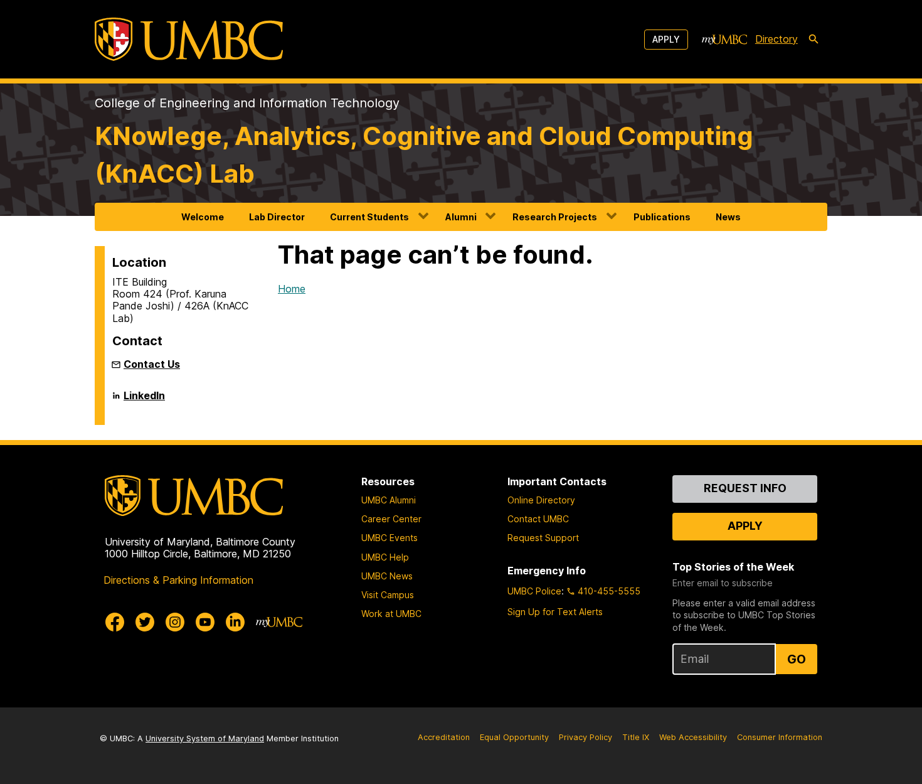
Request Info (745, 488)
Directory (776, 39)
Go (796, 659)
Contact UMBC (538, 518)
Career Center (391, 518)
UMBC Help (385, 557)
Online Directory (541, 500)
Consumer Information (779, 737)
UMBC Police (534, 591)
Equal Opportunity (514, 737)
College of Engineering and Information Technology (247, 102)
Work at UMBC (391, 613)
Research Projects (554, 217)
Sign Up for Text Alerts (555, 611)
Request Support (543, 537)
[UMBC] (189, 39)
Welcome (202, 217)
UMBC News (387, 576)
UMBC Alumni (388, 500)
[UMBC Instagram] (175, 622)
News (728, 217)
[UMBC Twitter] (145, 622)
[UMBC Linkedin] (235, 622)
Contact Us (152, 364)
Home (291, 288)
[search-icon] (813, 39)
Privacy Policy (585, 737)
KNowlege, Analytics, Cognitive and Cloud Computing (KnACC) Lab (424, 155)
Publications (662, 217)
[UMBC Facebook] (115, 622)
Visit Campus (387, 594)
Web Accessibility (693, 737)
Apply (666, 39)
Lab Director (277, 217)
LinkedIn (144, 400)
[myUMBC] (724, 39)
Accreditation (444, 737)
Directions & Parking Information (178, 580)
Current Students (369, 217)
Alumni (461, 217)
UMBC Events (389, 537)
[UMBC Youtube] (205, 622)
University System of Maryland (205, 738)
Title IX (635, 737)
